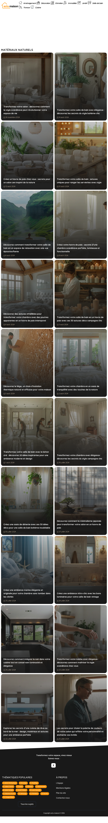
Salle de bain (97, 3)
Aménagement (29, 3)
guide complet (9, 790)
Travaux (26, 7)
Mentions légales (63, 788)
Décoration (45, 3)
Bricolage (24, 783)
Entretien (59, 3)
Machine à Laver (10, 793)
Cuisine (38, 7)
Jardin (84, 3)
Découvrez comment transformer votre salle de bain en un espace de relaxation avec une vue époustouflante (27, 248)
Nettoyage (23, 793)
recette (45, 793)
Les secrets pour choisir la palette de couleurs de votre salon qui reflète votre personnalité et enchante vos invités (80, 731)
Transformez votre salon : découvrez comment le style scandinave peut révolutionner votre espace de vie (26, 110)
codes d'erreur (9, 786)
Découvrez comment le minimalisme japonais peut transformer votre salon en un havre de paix (79, 524)
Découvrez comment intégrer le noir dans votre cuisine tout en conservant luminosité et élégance (26, 662)
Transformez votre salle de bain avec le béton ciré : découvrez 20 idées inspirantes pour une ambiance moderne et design (26, 455)
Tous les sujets (27, 804)
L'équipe (59, 783)
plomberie (35, 793)
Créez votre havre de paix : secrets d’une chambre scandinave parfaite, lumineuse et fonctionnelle (78, 248)
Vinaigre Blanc (9, 797)
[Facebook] (53, 765)
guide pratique (22, 790)
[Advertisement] (54, 32)
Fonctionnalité (41, 786)
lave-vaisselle (36, 790)
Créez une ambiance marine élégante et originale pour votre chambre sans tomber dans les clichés (27, 593)
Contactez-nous (63, 798)
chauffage (35, 783)
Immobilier (72, 3)
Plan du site (61, 793)
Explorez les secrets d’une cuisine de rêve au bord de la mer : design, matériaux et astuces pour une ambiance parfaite (25, 731)
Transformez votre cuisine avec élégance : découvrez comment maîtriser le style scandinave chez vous (78, 662)
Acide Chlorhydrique (10, 783)
